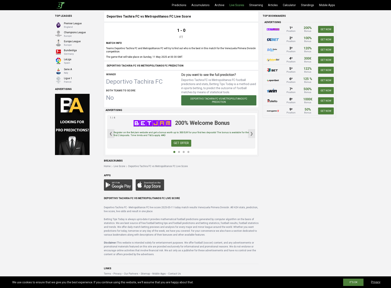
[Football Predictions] (60, 5)
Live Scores (237, 5)
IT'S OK (353, 282)
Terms (107, 273)
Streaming (256, 5)
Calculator (289, 5)
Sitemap (145, 273)
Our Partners (131, 273)
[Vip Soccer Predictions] (72, 124)
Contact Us (174, 273)
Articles (273, 5)
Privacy (117, 273)
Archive (219, 5)
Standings (307, 5)
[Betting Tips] (118, 184)
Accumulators (200, 5)
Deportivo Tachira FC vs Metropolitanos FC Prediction (218, 100)
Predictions (179, 5)
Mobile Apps (327, 5)
